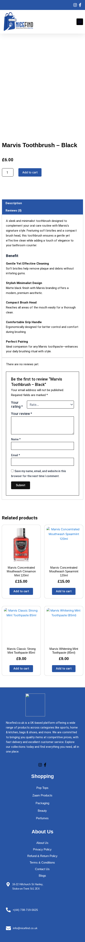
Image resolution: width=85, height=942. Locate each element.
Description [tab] (14, 203)
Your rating (17, 405)
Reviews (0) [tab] (14, 210)
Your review (21, 414)
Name (16, 439)
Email (15, 455)
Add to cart (30, 172)
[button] (79, 21)
